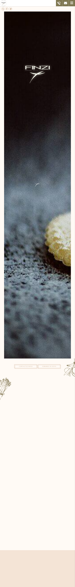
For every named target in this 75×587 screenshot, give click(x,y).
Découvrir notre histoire (37, 428)
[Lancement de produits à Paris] (37, 482)
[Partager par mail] (10, 9)
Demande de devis (49, 366)
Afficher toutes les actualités (54, 541)
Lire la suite (20, 541)
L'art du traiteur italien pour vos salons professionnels (37, 517)
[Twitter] (3, 9)
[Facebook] (6, 9)
